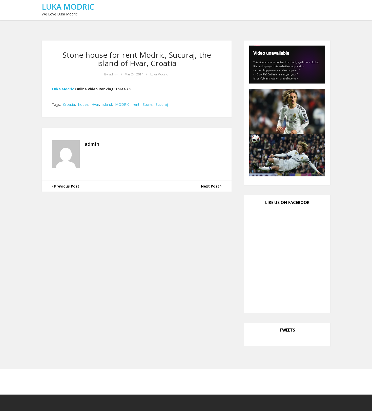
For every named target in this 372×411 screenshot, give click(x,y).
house (83, 104)
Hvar (95, 104)
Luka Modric (68, 7)
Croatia (69, 104)
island (107, 104)
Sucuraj (162, 104)
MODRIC (122, 104)
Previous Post (66, 186)
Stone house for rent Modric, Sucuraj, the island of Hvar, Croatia (137, 59)
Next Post (210, 186)
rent (136, 104)
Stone (147, 104)
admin (113, 74)
